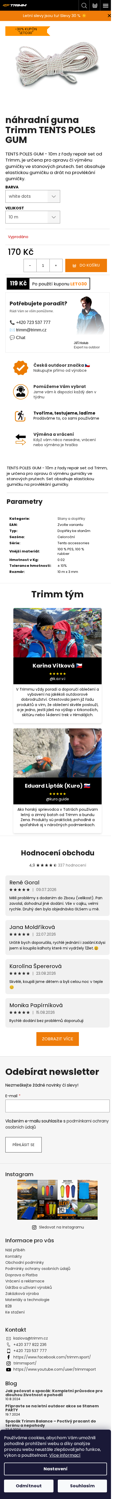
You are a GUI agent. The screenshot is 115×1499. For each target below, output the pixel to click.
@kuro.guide (57, 799)
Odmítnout (29, 1486)
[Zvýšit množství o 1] (55, 265)
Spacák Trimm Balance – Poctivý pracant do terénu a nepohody (50, 1423)
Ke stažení (15, 1312)
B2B (8, 1306)
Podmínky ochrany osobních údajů (37, 1268)
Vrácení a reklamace (24, 1281)
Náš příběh (15, 1250)
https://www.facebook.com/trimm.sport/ (52, 1357)
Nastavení (56, 1469)
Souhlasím (82, 1486)
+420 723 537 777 (30, 1350)
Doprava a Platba (21, 1275)
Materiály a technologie (27, 1299)
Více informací (64, 1455)
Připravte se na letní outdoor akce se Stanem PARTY (52, 1408)
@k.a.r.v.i (57, 678)
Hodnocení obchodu (57, 853)
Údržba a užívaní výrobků (28, 1287)
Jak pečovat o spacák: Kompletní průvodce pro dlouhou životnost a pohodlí (54, 1393)
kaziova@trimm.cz (30, 1338)
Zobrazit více (57, 1039)
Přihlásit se (23, 1144)
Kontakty (13, 1256)
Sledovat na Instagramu (61, 1227)
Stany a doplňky (71, 518)
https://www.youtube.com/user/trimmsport (54, 1369)
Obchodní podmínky (24, 1262)
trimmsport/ (25, 1363)
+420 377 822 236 (30, 1344)
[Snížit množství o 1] (30, 265)
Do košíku (90, 265)
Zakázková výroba (22, 1293)
